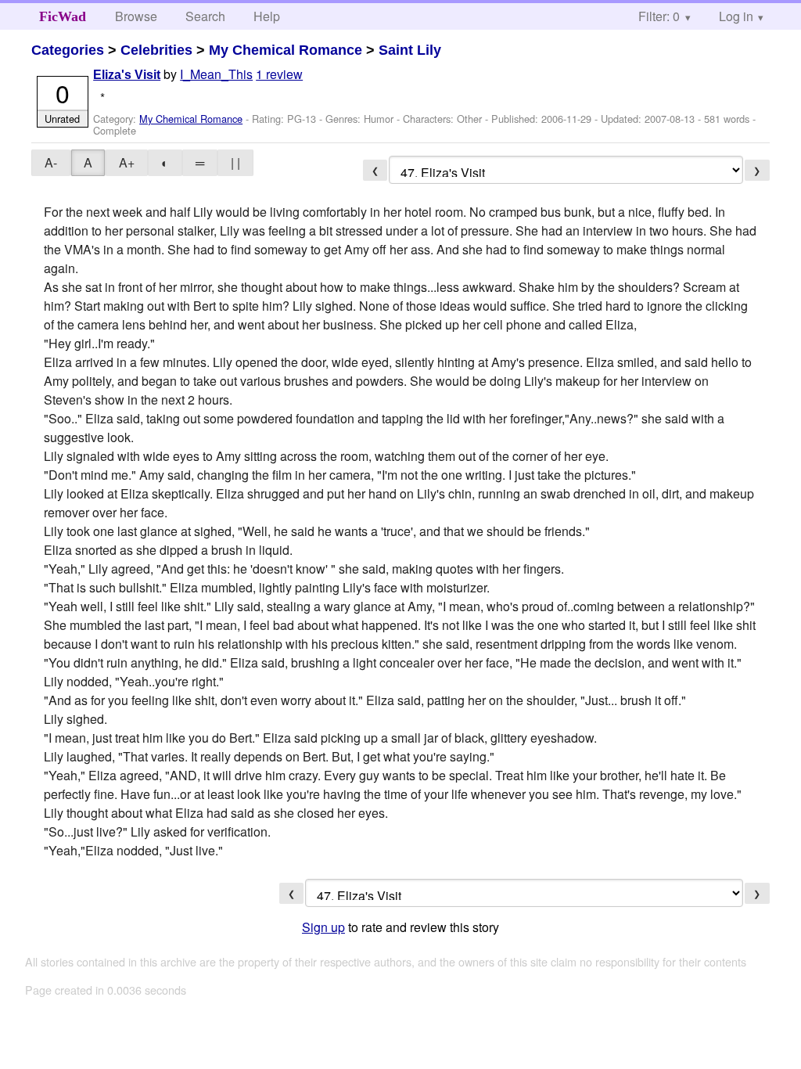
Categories (67, 50)
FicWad (62, 16)
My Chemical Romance (285, 50)
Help (266, 16)
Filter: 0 (659, 16)
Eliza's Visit (126, 74)
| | (235, 162)
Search (205, 16)
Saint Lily (410, 50)
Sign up (323, 927)
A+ (127, 162)
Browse (136, 16)
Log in (736, 16)
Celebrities (156, 50)
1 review (279, 74)
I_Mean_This (216, 74)
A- (51, 162)
